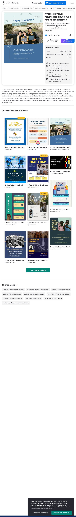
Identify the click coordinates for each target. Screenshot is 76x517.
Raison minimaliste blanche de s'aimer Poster (38, 147)
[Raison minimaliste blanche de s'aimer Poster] (38, 131)
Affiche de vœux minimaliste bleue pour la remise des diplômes (60, 147)
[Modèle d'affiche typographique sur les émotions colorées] (60, 162)
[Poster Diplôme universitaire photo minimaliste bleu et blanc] (15, 244)
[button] (52, 41)
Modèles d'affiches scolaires (12, 294)
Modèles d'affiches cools (33, 298)
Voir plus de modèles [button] (38, 270)
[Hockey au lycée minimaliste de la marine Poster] (15, 169)
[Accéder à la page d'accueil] (10, 3)
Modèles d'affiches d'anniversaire (37, 289)
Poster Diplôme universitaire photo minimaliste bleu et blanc (15, 260)
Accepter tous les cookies (61, 512)
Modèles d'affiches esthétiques (12, 298)
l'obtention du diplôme (41, 8)
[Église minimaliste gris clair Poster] (38, 206)
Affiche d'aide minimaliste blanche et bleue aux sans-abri (38, 185)
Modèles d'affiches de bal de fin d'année (16, 303)
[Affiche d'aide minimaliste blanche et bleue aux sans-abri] (38, 169)
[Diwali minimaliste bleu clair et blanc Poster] (15, 131)
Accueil (4, 8)
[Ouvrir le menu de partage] (70, 35)
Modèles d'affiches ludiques (53, 298)
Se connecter (37, 3)
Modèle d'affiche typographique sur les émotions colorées (60, 171)
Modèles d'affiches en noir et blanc (58, 294)
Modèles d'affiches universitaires (34, 294)
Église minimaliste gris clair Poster (38, 223)
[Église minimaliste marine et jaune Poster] (38, 244)
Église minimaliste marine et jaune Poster (38, 260)
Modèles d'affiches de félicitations (13, 289)
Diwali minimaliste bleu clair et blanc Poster (15, 147)
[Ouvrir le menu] (72, 3)
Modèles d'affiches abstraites (61, 289)
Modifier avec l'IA (69, 40)
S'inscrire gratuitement (55, 3)
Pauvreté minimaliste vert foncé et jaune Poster (60, 247)
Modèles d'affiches (27, 8)
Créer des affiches (14, 8)
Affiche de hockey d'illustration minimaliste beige (60, 209)
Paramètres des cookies (40, 512)
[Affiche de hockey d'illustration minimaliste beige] (60, 193)
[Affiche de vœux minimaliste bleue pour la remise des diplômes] (60, 131)
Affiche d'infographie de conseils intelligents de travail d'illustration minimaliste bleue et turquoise (15, 223)
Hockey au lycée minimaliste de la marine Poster (15, 185)
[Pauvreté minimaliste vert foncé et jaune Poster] (60, 231)
